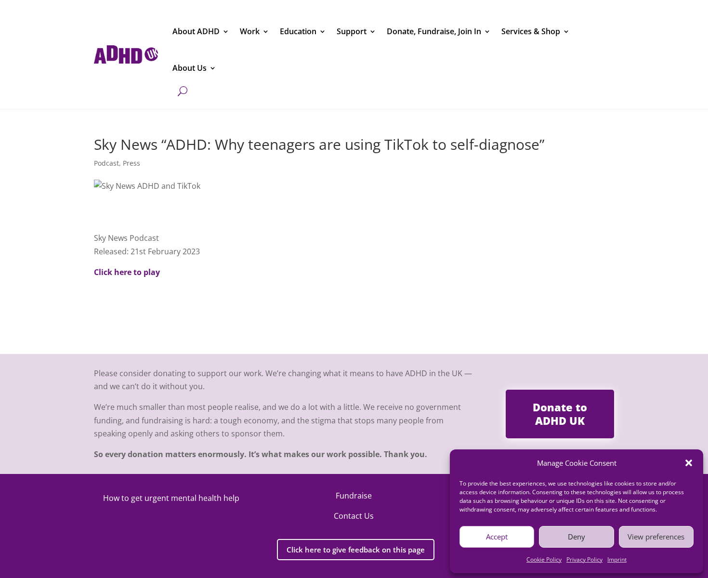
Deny (576, 536)
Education (298, 31)
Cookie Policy (544, 559)
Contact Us (354, 516)
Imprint (617, 559)
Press (131, 163)
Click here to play (127, 272)
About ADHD (196, 31)
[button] (689, 463)
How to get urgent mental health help (171, 498)
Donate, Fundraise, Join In (434, 31)
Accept (497, 536)
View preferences (656, 536)
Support (352, 31)
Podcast (106, 163)
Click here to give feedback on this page (356, 549)
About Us (189, 68)
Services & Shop (530, 31)
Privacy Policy (584, 559)
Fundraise (354, 495)
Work (250, 31)
